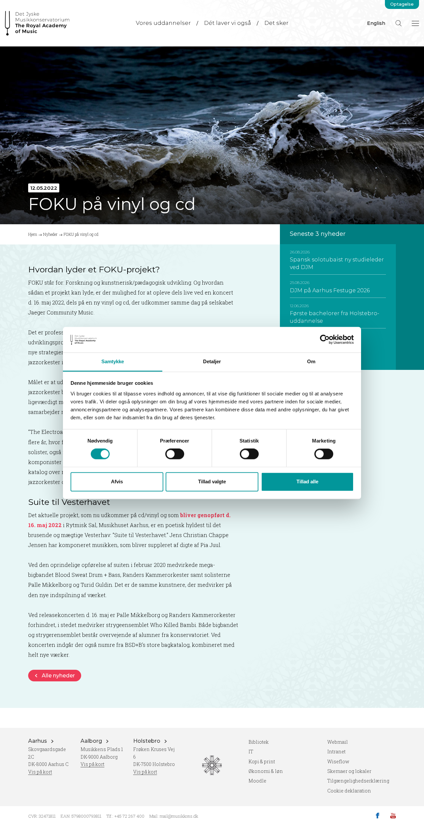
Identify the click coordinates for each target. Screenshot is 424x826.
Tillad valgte (212, 481)
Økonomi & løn (265, 771)
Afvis (117, 481)
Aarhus (38, 741)
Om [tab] (311, 361)
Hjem (32, 234)
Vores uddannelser (163, 23)
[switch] (174, 454)
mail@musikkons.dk (179, 816)
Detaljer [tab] (212, 361)
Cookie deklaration (349, 791)
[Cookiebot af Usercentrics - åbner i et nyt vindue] (325, 340)
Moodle (257, 781)
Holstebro (147, 741)
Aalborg (91, 741)
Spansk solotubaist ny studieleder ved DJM (337, 263)
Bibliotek (258, 742)
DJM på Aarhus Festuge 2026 (330, 290)
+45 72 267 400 (129, 816)
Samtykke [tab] (112, 361)
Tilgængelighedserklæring (358, 781)
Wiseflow (338, 761)
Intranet (336, 751)
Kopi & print (261, 761)
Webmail (337, 742)
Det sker (276, 23)
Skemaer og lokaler (349, 771)
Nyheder (50, 234)
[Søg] (398, 23)
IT (250, 751)
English (376, 23)
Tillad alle (307, 481)
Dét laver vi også (227, 23)
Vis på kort (40, 772)
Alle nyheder (58, 675)
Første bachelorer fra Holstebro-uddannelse (334, 317)
